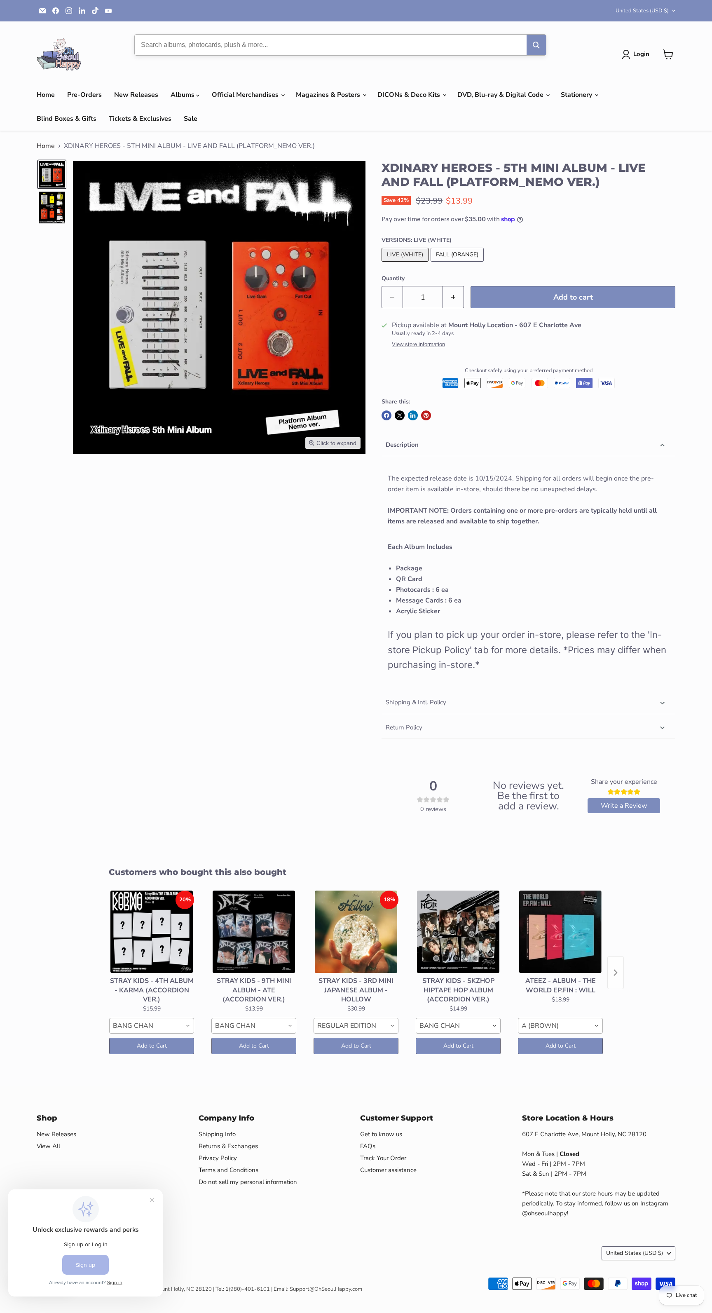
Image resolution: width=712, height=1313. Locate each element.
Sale (190, 118)
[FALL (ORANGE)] (458, 263)
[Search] (536, 45)
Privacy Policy (218, 1158)
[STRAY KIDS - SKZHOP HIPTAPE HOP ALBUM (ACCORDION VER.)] (458, 932)
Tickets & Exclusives (140, 118)
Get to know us (381, 1134)
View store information (418, 344)
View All (48, 1146)
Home (46, 94)
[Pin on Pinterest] (426, 415)
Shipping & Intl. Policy (416, 702)
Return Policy (404, 727)
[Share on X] (400, 415)
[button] (637, 54)
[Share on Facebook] (386, 415)
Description (402, 445)
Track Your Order (383, 1158)
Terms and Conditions (228, 1170)
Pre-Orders (84, 94)
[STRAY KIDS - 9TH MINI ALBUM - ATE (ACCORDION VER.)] (253, 932)
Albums (183, 94)
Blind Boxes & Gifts (66, 118)
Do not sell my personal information (248, 1182)
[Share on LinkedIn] (413, 415)
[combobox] (151, 1026)
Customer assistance (388, 1170)
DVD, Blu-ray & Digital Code (501, 94)
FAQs (367, 1146)
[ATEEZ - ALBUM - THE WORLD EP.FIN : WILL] (560, 932)
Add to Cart (152, 1046)
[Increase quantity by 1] (453, 297)
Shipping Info (217, 1134)
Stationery (577, 94)
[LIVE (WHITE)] (406, 263)
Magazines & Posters (329, 94)
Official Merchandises (246, 94)
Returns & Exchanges (228, 1146)
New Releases (136, 94)
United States (642, 10)
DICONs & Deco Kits (409, 94)
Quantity (393, 278)
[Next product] (615, 972)
